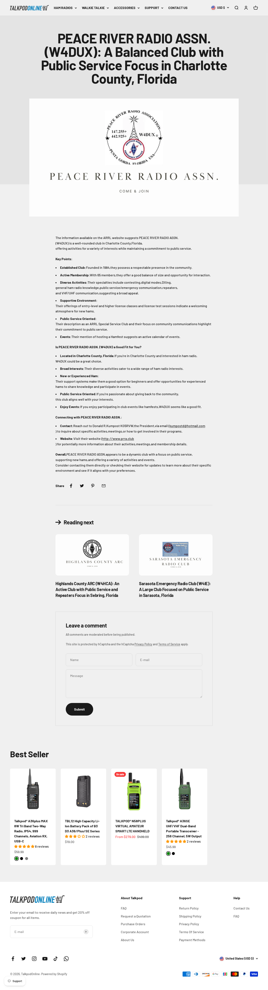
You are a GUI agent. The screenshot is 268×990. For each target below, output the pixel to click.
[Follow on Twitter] (23, 958)
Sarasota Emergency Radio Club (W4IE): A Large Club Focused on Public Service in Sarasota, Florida (175, 589)
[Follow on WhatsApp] (66, 958)
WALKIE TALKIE (93, 8)
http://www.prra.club (118, 438)
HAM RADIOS (63, 8)
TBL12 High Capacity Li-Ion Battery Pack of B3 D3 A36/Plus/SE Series (82, 826)
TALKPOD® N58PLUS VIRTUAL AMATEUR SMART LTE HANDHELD (132, 826)
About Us (127, 940)
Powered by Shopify (54, 974)
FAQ (123, 908)
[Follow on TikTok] (55, 958)
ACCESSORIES (124, 8)
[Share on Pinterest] (93, 486)
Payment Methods (192, 940)
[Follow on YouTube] (45, 958)
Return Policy (189, 908)
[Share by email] (103, 486)
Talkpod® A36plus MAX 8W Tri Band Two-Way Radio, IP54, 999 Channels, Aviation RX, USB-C (31, 831)
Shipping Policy (190, 916)
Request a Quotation (136, 916)
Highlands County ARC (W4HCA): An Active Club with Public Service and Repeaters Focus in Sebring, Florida (87, 589)
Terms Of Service (191, 932)
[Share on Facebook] (71, 486)
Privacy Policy (143, 644)
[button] (24, 846)
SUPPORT (152, 8)
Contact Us (241, 908)
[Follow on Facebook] (13, 958)
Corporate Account (135, 932)
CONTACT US (178, 8)
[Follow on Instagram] (34, 958)
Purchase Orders (133, 924)
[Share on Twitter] (82, 486)
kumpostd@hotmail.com (187, 426)
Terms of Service (169, 644)
